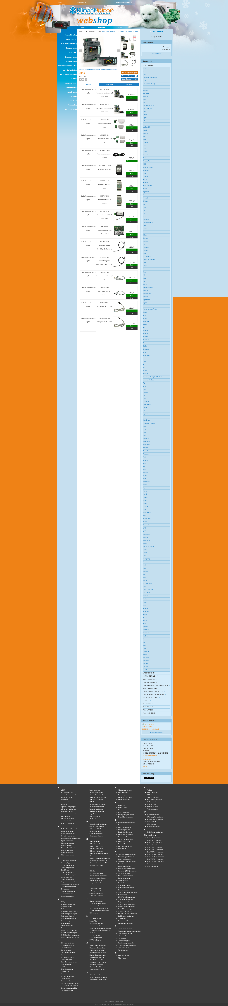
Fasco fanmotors (95, 790)
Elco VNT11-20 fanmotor (155, 852)
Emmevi (145, 250)
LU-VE (145, 429)
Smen (144, 586)
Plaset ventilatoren (124, 812)
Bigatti (145, 130)
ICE (144, 358)
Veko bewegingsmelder (154, 799)
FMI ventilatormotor (96, 799)
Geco (144, 315)
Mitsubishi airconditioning (98, 960)
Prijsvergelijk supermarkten (156, 864)
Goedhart (146, 321)
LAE (144, 411)
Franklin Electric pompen (98, 804)
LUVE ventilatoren (96, 937)
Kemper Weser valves (96, 901)
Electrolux (146, 219)
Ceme (145, 158)
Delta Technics (147, 185)
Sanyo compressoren (124, 859)
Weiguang (146, 657)
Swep (144, 605)
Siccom (145, 568)
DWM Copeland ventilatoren (70, 937)
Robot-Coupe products (125, 839)
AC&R (145, 68)
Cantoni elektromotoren (68, 860)
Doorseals (64, 928)
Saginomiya (146, 534)
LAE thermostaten (95, 919)
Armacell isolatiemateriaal (69, 814)
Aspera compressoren (67, 818)
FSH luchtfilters (95, 816)
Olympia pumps (123, 792)
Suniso (145, 599)
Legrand (145, 414)
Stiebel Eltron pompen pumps (127, 909)
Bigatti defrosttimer (67, 841)
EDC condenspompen (68, 952)
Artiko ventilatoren (67, 811)
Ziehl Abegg (146, 670)
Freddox (145, 297)
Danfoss (145, 182)
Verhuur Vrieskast (152, 807)
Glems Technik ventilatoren (98, 824)
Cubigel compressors (67, 896)
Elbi (144, 213)
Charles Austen (147, 161)
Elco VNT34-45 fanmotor (155, 861)
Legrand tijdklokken (96, 923)
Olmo (144, 469)
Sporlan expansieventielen (126, 906)
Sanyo (145, 543)
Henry (145, 343)
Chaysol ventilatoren (67, 879)
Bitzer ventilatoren (67, 850)
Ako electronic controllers (69, 795)
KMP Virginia (147, 404)
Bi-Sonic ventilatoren (68, 836)
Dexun (145, 189)
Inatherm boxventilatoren (98, 878)
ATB (144, 121)
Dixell (144, 195)
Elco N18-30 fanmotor (154, 840)
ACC (144, 71)
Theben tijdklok (123, 936)
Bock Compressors (67, 852)
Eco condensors (66, 948)
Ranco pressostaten (124, 825)
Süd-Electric (146, 593)
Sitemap (145, 766)
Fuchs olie (93, 818)
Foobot (145, 284)
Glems (145, 318)
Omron (145, 475)
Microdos (146, 448)
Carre (144, 148)
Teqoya (145, 617)
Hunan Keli (146, 355)
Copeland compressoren (68, 886)
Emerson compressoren (68, 976)
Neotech (145, 460)
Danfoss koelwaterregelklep (69, 911)
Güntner (145, 330)
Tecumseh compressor (125, 929)
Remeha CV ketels (124, 837)
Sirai (144, 577)
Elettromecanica (148, 223)
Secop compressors (124, 878)
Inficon (145, 371)
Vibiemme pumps (152, 809)
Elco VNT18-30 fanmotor (155, 857)
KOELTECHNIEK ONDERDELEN (153, 694)
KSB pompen (94, 913)
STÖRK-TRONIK (148, 590)
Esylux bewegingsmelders (69, 988)
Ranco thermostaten (124, 827)
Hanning (145, 334)
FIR (144, 275)
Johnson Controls (148, 380)
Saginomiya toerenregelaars (127, 854)
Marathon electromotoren (98, 953)
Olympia (145, 472)
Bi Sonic (145, 133)
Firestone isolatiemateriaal (98, 797)
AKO (144, 81)
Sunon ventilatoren (124, 921)
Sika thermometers (124, 890)
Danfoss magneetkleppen (69, 914)
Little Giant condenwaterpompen (100, 928)
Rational (145, 506)
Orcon (145, 479)
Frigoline (145, 303)
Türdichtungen (123, 950)
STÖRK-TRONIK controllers (127, 914)
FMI (144, 281)
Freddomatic (147, 293)
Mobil (144, 457)
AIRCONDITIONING (149, 673)
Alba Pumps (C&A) (149, 84)
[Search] (156, 32)
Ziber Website (103, 1004)
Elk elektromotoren (67, 969)
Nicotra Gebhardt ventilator (98, 977)
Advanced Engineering (150, 78)
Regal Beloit (147, 512)
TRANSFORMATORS (149, 713)
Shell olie (121, 883)
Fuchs (145, 306)
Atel (144, 124)
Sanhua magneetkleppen (126, 857)
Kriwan (145, 408)
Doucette (145, 198)
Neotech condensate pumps (98, 979)
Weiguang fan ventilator (155, 817)
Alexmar (145, 90)
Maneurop (146, 438)
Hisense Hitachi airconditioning (100, 858)
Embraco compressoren (68, 974)
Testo (144, 623)
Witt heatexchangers (153, 826)
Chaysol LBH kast (66, 877)
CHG (144, 164)
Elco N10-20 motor (153, 838)
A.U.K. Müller (147, 127)
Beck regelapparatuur (67, 831)
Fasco (145, 263)
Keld (144, 389)
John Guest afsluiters (96, 893)
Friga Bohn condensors (97, 811)
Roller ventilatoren (124, 841)
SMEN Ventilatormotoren (126, 897)
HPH (144, 352)
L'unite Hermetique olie (97, 933)
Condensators (65, 889)
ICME (144, 361)
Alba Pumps (64, 799)
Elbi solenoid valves (67, 957)
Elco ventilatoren (66, 959)
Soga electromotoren (125, 902)
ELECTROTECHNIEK (150, 682)
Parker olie (121, 805)
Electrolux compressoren (69, 962)
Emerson (145, 241)
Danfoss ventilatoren (67, 916)
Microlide (146, 451)
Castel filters (65, 870)
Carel (98, 31)
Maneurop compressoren (97, 950)
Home (80, 31)
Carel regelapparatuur (68, 863)
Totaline (145, 636)
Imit (144, 367)
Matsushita (146, 445)
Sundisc (145, 596)
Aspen (145, 115)
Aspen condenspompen (68, 807)
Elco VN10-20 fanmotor (155, 847)
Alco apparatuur (66, 802)
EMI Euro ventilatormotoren (70, 983)
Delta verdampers (66, 921)
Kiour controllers (95, 906)
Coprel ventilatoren (67, 894)
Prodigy (145, 497)
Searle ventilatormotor (125, 876)
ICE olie (92, 871)
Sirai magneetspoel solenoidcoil (128, 892)
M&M (144, 432)
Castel (145, 152)
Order (131, 100)
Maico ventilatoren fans (97, 948)
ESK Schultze (147, 256)
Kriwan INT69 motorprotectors (99, 910)
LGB (144, 417)
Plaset (145, 494)
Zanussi (145, 667)
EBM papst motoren (67, 943)
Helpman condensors (96, 846)
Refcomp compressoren (125, 834)
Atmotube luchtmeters (68, 821)
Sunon (145, 602)
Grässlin (145, 324)
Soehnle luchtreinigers (125, 899)
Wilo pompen (151, 824)
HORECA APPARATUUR (151, 688)
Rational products (124, 830)
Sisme (145, 580)
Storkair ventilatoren (125, 911)
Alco (144, 87)
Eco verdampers (66, 950)
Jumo (144, 386)
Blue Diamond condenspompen (71, 838)
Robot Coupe (147, 519)
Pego (144, 488)
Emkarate (146, 247)
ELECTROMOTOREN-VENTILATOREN (155, 685)
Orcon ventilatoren (124, 799)
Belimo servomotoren (68, 833)
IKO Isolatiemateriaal (96, 873)
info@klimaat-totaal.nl (150, 755)
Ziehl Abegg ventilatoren (155, 832)
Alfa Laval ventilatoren (68, 809)
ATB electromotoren (67, 823)
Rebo (144, 509)
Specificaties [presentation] (128, 84)
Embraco (145, 238)
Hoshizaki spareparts (96, 865)
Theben (145, 627)
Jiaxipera (146, 374)
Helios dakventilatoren (97, 844)
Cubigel (145, 176)
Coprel (145, 173)
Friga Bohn (146, 300)
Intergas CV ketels (95, 883)
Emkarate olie (65, 978)
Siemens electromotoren (126, 887)
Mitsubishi (146, 454)
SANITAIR (146, 701)
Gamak (145, 312)
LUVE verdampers (95, 940)
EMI (144, 244)
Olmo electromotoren (125, 790)
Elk (144, 232)
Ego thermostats (66, 955)
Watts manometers (153, 814)
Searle (145, 549)
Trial (144, 642)
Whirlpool (146, 660)
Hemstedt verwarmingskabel (99, 853)
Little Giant (146, 420)
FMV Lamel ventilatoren (97, 802)
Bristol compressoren (67, 855)
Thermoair (146, 630)
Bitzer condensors (66, 845)
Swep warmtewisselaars (125, 923)
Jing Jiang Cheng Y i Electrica (152, 377)
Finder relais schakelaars (97, 795)
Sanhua (145, 537)
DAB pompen (65, 902)
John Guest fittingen (96, 895)
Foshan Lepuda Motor (150, 309)
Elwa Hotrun (65, 971)
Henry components (96, 856)
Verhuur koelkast (152, 802)
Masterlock (146, 441)
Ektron (145, 235)
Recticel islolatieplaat (125, 832)
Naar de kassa (156, 54)
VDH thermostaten (153, 797)
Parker (145, 485)
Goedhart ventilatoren (97, 826)
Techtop (145, 608)
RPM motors (122, 849)
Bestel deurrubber (153, 866)
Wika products (151, 822)
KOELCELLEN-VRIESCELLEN (153, 691)
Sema (144, 556)
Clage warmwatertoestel (68, 882)
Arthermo (146, 96)
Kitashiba (146, 401)
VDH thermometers (153, 795)
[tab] (89, 84)
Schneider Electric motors (126, 868)
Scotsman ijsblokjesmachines (127, 871)
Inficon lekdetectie (96, 880)
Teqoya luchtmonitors (125, 933)
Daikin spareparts (66, 906)
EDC (144, 207)
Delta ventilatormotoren (68, 918)
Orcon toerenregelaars (125, 797)
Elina (144, 226)
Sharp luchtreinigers (124, 885)
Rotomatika (146, 525)
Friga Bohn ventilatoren (97, 814)
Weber (145, 654)
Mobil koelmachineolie (97, 967)
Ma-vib (145, 435)
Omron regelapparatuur (125, 795)
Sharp (145, 562)
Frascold (145, 290)
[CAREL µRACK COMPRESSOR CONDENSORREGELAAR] (99, 67)
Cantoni (145, 142)
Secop (145, 553)
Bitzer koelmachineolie (68, 848)
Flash (144, 278)
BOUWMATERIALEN (149, 676)
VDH (144, 648)
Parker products (123, 807)
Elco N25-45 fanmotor (154, 842)
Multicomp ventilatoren (97, 969)
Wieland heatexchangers (155, 819)
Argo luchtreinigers (67, 797)
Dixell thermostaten (67, 925)
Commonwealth (148, 167)
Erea (144, 253)
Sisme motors (122, 895)
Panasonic (146, 482)
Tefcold (145, 614)
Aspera (145, 118)
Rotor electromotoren (125, 846)
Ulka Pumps (122, 958)
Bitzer (144, 136)
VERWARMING (148, 707)
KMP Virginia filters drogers (99, 908)
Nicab (144, 463)
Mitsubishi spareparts (96, 964)
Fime (144, 272)
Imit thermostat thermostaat (98, 876)
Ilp (143, 364)
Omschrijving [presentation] (109, 84)
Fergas (145, 266)
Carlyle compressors (67, 865)
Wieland (145, 664)
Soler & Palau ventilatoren (126, 904)
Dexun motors (65, 923)
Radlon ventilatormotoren (126, 822)
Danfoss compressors (67, 909)
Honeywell (146, 349)
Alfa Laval (146, 93)
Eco (144, 204)
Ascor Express (147, 108)
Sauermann (146, 540)
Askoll (145, 111)
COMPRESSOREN (149, 679)
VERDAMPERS (148, 710)
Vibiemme (146, 651)
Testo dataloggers (124, 940)
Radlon (145, 503)
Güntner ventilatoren (96, 836)
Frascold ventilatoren (96, 809)
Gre (144, 327)
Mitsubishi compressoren (98, 962)
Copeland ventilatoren (68, 891)
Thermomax (146, 633)
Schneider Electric (148, 546)
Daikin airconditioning (68, 904)
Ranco (145, 500)
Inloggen (97, 1004)
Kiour (144, 398)
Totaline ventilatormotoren (127, 945)
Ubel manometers (123, 956)
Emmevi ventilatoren (67, 981)
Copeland (146, 170)
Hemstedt (146, 340)
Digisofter (146, 192)
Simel (144, 574)
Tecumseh (146, 611)
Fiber (144, 269)
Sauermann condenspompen (127, 861)
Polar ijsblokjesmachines (126, 814)
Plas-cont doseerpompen (126, 810)
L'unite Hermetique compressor (99, 930)
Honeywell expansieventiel (98, 860)
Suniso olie (122, 918)
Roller (145, 522)
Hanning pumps (95, 841)
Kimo (144, 395)
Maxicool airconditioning (98, 955)
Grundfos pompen (95, 831)
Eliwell (145, 229)
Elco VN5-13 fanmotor (154, 845)
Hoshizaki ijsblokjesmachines (99, 863)
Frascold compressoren (97, 807)
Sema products (123, 880)
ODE (144, 466)
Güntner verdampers (96, 833)
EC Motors (146, 201)
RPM (144, 531)
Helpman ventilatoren (97, 849)
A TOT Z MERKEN (89, 31)
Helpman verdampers (96, 851)
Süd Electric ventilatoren (126, 916)
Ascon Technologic (149, 105)
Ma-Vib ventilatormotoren (98, 945)
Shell (144, 565)
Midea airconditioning (97, 957)
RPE (144, 528)
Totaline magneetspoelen (126, 943)
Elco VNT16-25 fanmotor (155, 854)
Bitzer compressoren (67, 843)
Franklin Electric (148, 287)
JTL (144, 383)
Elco (144, 216)
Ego (144, 210)
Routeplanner (147, 759)
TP (143, 639)
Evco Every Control (149, 260)
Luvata (145, 426)
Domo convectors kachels (69, 930)
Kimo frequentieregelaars (98, 903)
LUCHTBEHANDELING (150, 698)
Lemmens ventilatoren (97, 926)
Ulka (144, 645)
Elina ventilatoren (66, 964)
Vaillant (149, 790)
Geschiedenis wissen (156, 732)
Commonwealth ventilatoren (70, 884)
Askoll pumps (65, 816)
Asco (144, 102)
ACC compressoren (67, 792)
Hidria (145, 346)
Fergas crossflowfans (96, 792)
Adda (144, 74)
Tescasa (145, 620)
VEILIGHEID (147, 704)
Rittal (144, 516)
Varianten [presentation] (88, 84)
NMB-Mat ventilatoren (97, 975)
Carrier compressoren (67, 868)
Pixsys (145, 491)
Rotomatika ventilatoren (126, 844)
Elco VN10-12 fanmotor (155, 849)
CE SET (145, 155)
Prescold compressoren (125, 817)
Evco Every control (67, 990)
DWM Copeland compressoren (70, 935)
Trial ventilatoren (124, 948)
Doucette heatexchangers (69, 933)
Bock (144, 139)
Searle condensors (124, 873)
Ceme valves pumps (67, 872)
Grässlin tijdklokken (96, 829)
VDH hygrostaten (152, 792)
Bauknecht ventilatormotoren (70, 829)
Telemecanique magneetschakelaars (129, 931)
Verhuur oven (151, 804)
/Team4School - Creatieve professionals (124, 1004)
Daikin (145, 179)
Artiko (144, 99)
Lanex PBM (93, 921)
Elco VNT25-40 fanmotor (155, 859)
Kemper (145, 392)
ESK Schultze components (69, 986)
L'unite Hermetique (149, 423)
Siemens (145, 571)
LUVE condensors (95, 935)
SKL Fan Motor (147, 583)
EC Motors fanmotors (67, 945)
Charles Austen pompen (68, 875)
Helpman (146, 337)
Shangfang (146, 559)
